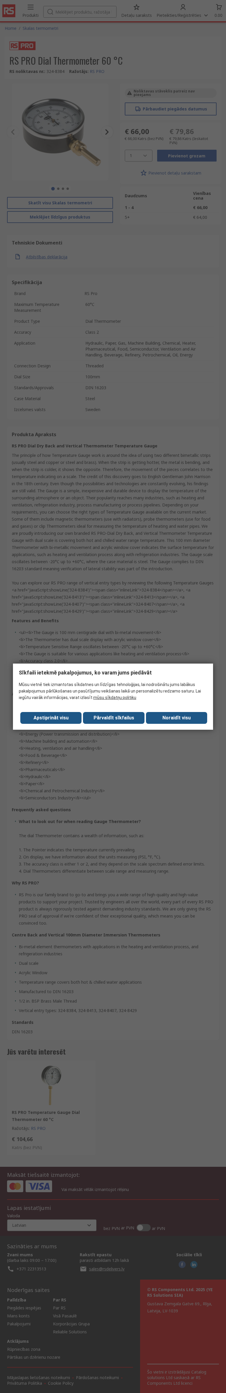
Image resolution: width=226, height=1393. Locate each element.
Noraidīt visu (176, 718)
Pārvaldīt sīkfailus (114, 718)
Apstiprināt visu (51, 718)
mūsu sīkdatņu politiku (114, 697)
